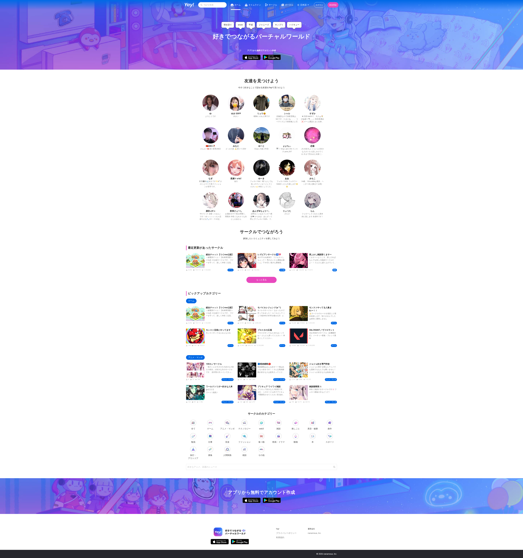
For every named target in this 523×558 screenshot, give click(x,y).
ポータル (289, 5)
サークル (273, 5)
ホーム (237, 5)
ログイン (319, 5)
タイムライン (254, 5)
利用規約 (280, 537)
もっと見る (261, 280)
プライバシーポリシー (286, 533)
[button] (334, 467)
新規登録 (333, 5)
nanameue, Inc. (314, 533)
